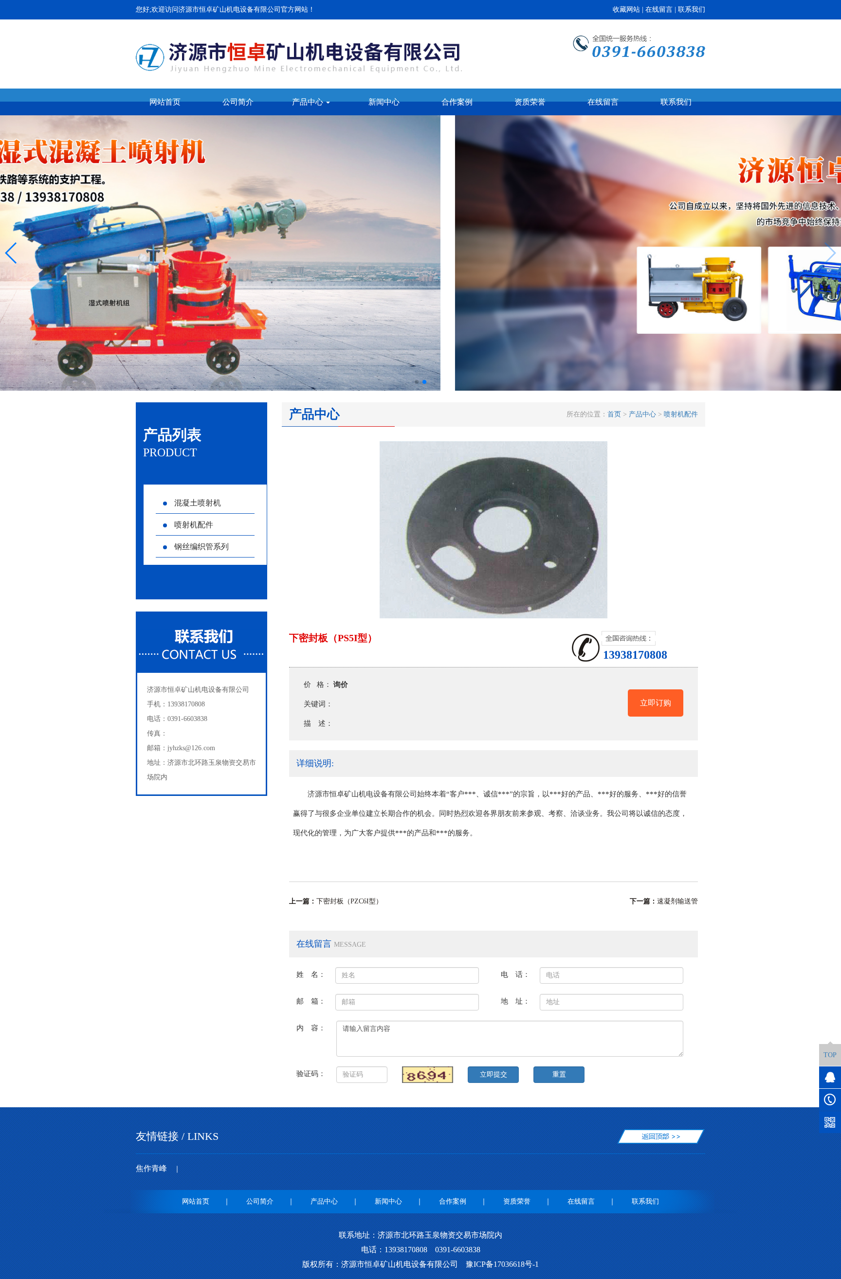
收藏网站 (626, 9)
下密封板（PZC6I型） (349, 901)
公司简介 (238, 102)
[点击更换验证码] (427, 1074)
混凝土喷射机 (197, 503)
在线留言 (659, 9)
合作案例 (457, 102)
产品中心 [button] (308, 102)
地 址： (515, 1001)
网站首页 (165, 102)
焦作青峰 (151, 1168)
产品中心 (642, 414)
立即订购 (655, 703)
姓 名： (311, 974)
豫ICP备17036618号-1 (502, 1264)
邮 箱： (311, 1001)
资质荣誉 (530, 102)
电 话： (515, 974)
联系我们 (691, 9)
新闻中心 (384, 102)
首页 (614, 414)
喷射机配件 (193, 525)
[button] (417, 382)
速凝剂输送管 (677, 901)
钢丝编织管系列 (201, 546)
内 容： (311, 1028)
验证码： (311, 1073)
